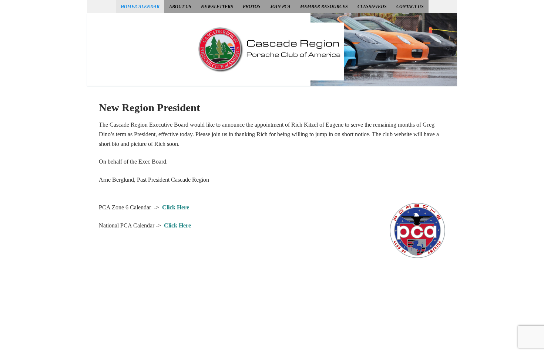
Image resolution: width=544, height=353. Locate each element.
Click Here (175, 207)
